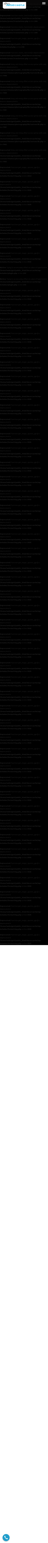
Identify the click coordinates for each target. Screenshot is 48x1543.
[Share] (40, 3)
